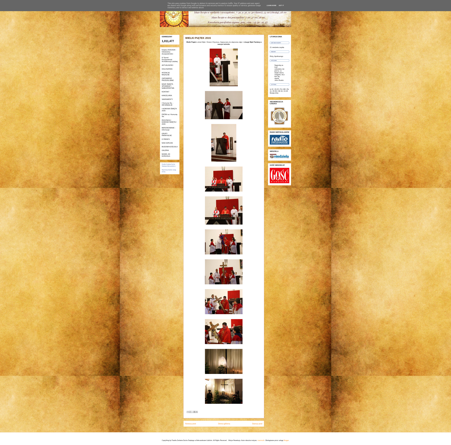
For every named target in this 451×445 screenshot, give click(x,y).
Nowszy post (190, 424)
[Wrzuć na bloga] (190, 412)
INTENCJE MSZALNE (166, 74)
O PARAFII (166, 139)
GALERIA (165, 150)
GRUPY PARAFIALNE (167, 134)
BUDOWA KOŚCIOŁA (170, 147)
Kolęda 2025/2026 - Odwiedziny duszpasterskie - (169, 52)
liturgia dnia (274, 93)
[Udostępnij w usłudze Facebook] (194, 412)
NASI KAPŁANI (167, 143)
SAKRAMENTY (167, 99)
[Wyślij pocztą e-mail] (188, 412)
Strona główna (224, 424)
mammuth (261, 440)
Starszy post (257, 424)
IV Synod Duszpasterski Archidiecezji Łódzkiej (170, 59)
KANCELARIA (167, 95)
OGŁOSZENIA (167, 69)
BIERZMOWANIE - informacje (168, 129)
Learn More (271, 5)
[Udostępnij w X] (192, 412)
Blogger (286, 440)
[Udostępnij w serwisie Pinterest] (197, 412)
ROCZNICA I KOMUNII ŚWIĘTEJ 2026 (169, 122)
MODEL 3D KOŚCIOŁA (166, 155)
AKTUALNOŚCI (167, 65)
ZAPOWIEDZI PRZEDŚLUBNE (168, 79)
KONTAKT (165, 92)
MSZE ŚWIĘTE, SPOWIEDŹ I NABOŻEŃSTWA (168, 86)
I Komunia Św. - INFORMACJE (167, 104)
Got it (281, 5)
